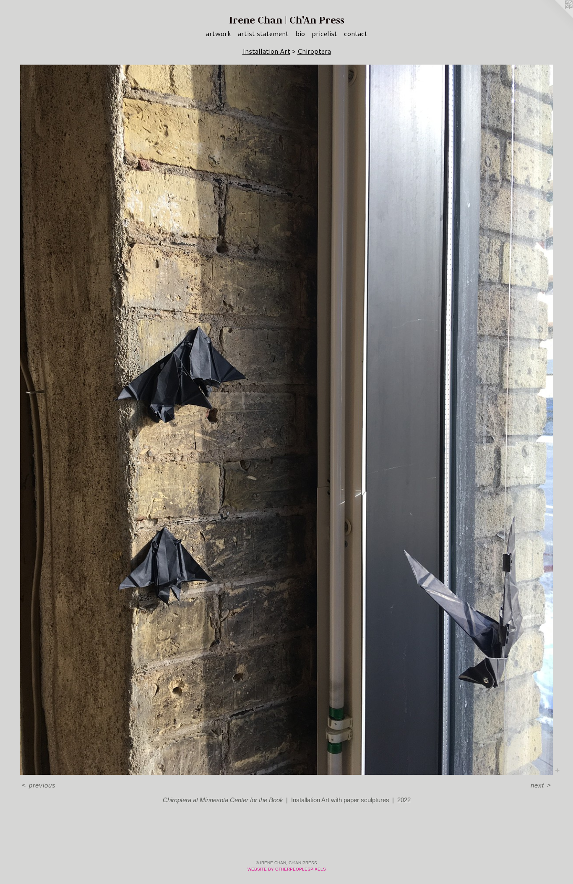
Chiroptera (314, 51)
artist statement (263, 33)
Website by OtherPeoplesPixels (286, 869)
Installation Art (266, 51)
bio (300, 33)
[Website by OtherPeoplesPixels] (556, 17)
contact (355, 33)
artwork (218, 33)
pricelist (324, 33)
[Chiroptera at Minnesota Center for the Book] (286, 420)
